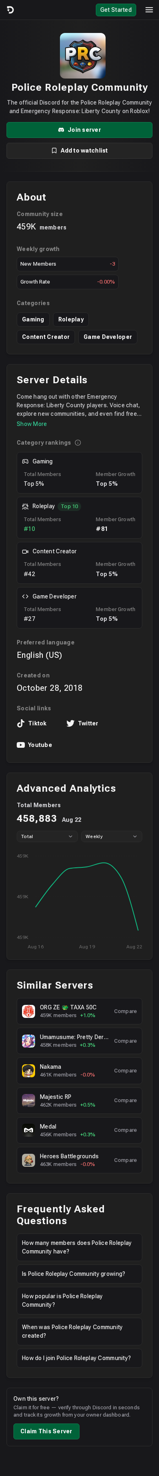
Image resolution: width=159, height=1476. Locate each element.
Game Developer (108, 337)
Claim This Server (46, 1431)
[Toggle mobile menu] (149, 9)
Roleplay (71, 319)
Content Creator (46, 337)
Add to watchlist (84, 150)
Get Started (116, 10)
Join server (84, 130)
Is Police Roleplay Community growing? (73, 1274)
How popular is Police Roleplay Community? (62, 1300)
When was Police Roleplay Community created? (72, 1331)
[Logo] (9, 9)
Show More (32, 424)
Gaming (33, 319)
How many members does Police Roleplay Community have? (77, 1247)
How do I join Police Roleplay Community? (76, 1358)
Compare (125, 1011)
